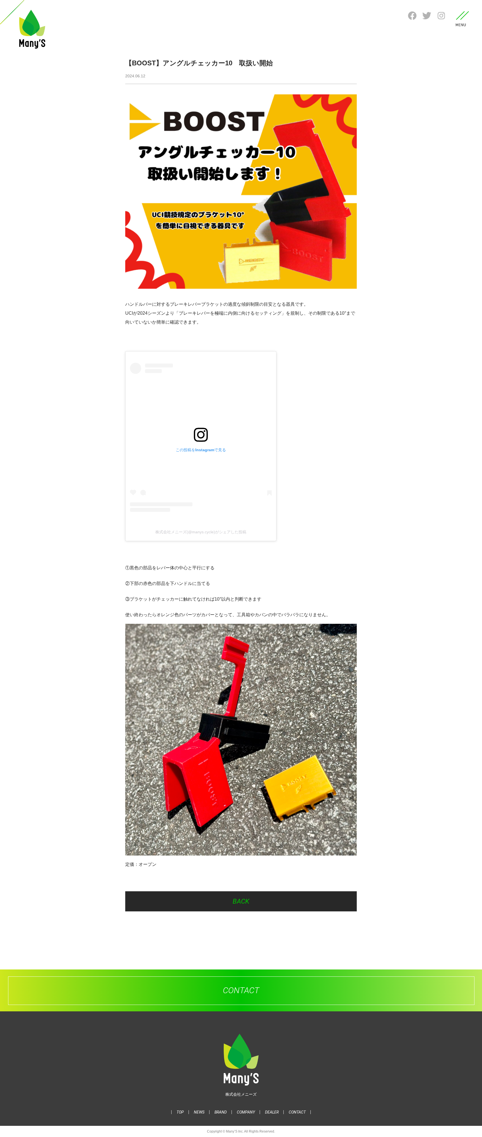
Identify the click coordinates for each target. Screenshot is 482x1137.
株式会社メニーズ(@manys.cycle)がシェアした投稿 (200, 532)
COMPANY (246, 1112)
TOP (180, 1112)
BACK (241, 901)
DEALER (272, 1112)
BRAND (221, 1112)
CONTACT (297, 1112)
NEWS (199, 1112)
